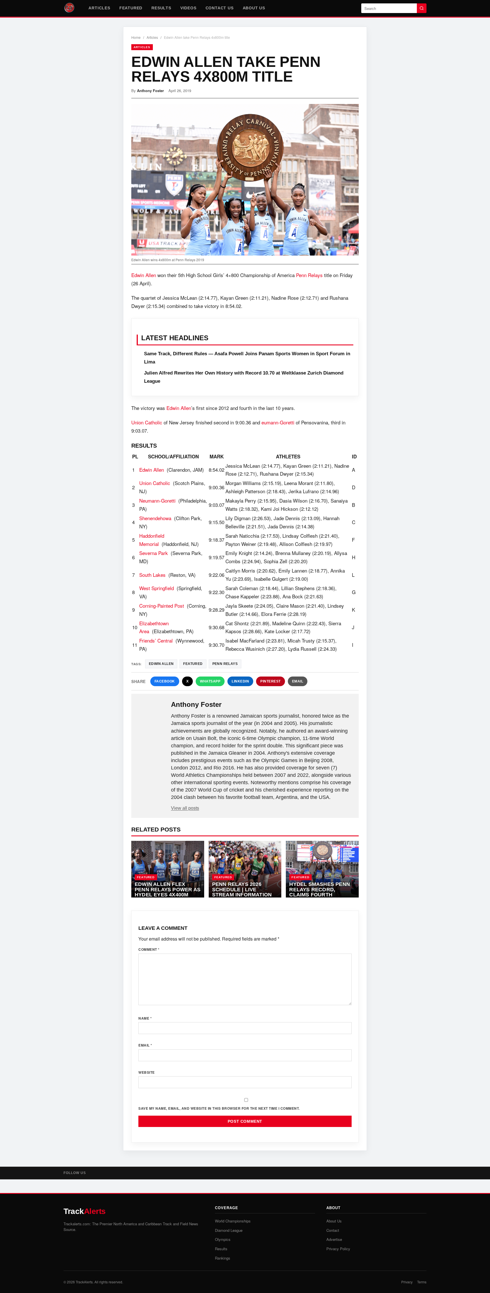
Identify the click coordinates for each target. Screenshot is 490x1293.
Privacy (407, 1281)
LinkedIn (240, 681)
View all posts (185, 808)
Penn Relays (309, 274)
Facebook (165, 681)
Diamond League (228, 1230)
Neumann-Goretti (157, 500)
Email (297, 681)
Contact (332, 1230)
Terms (421, 1281)
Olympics (223, 1239)
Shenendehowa (155, 518)
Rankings (222, 1258)
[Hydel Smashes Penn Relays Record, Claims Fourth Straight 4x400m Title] (322, 869)
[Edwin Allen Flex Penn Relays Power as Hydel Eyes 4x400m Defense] (167, 869)
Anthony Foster (150, 90)
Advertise (334, 1239)
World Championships (233, 1221)
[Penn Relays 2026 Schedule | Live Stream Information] (245, 869)
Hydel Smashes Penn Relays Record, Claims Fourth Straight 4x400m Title (320, 892)
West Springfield (156, 588)
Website (146, 1072)
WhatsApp (210, 681)
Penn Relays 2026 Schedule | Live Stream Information (242, 889)
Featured (130, 8)
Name (145, 1018)
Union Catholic (146, 422)
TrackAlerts (84, 1281)
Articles (99, 8)
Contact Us (220, 8)
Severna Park (153, 552)
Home (136, 37)
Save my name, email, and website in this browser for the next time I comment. (219, 1108)
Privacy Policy (338, 1248)
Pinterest (270, 681)
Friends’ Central (156, 640)
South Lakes (152, 574)
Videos (188, 8)
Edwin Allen (143, 274)
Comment (149, 949)
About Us (254, 8)
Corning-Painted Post (161, 605)
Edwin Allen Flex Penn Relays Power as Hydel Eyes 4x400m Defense (167, 892)
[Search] (421, 8)
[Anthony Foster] (152, 714)
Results (161, 8)
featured (192, 664)
